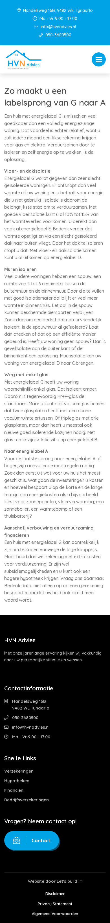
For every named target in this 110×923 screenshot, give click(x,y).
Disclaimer (55, 893)
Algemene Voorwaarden (55, 913)
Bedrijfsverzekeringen (26, 799)
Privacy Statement (55, 903)
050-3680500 (57, 34)
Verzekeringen (19, 771)
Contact (41, 840)
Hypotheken (16, 780)
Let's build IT (69, 881)
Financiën (13, 790)
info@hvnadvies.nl (58, 26)
